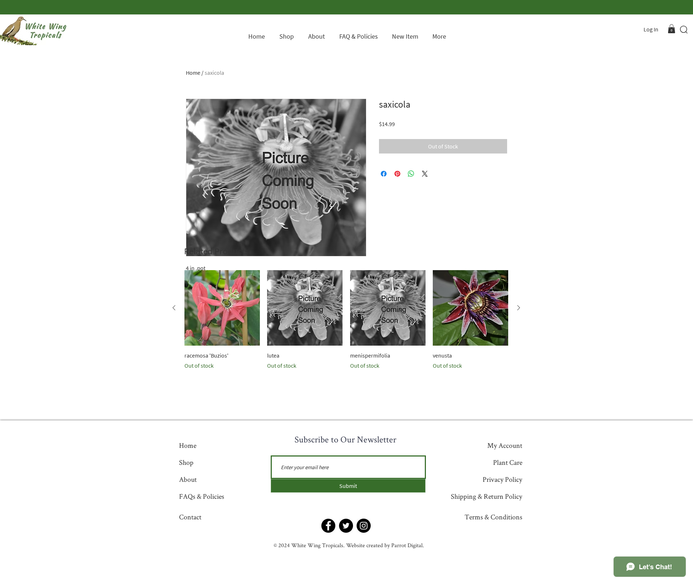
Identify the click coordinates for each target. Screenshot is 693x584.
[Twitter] (346, 526)
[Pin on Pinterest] (397, 173)
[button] (671, 28)
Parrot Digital (407, 545)
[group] (346, 320)
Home (193, 72)
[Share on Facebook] (383, 173)
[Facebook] (328, 526)
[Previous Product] (174, 307)
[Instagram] (364, 526)
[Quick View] (222, 308)
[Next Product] (518, 307)
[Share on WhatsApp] (411, 173)
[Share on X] (424, 173)
